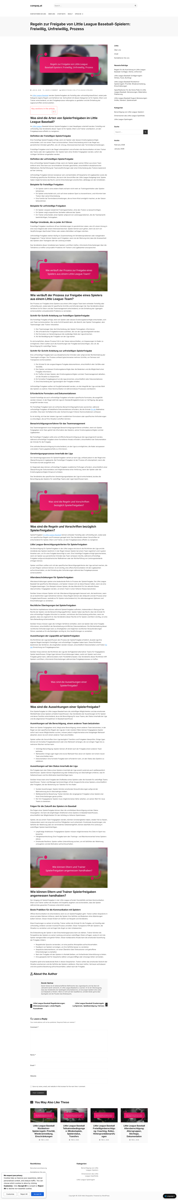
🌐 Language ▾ (170, 1196)
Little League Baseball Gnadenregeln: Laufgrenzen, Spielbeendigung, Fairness (88, 1004)
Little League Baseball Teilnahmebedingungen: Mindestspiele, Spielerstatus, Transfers (74, 1131)
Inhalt (70, 14)
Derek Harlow (47, 983)
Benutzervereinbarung (38, 1168)
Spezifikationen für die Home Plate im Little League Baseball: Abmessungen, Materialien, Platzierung (130, 92)
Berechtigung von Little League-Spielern (77, 90)
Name (33, 1055)
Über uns (51, 14)
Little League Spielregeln (123, 119)
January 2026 (119, 149)
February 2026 (119, 145)
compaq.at (36, 5)
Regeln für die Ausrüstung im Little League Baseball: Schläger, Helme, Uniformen (129, 71)
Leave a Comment (51, 90)
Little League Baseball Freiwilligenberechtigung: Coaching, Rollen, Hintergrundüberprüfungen (104, 1131)
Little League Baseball (40, 95)
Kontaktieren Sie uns (38, 14)
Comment (34, 1027)
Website (33, 1076)
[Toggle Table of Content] (52, 111)
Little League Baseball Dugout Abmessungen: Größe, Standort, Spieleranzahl (130, 99)
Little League (37, 126)
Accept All (37, 1194)
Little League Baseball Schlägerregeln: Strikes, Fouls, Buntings (128, 77)
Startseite (61, 14)
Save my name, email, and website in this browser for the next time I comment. (58, 1086)
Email (33, 1065)
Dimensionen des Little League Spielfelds (129, 116)
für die (93, 409)
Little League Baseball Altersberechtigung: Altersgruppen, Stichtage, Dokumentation (134, 1131)
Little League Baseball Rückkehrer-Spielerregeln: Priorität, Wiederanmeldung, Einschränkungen (130, 84)
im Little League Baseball (52, 535)
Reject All (24, 1194)
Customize (10, 1194)
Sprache (78, 14)
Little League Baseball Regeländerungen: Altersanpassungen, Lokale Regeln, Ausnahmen (49, 1006)
